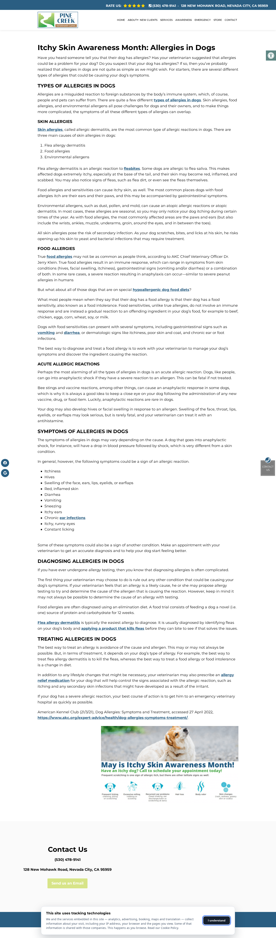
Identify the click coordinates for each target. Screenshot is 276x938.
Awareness (183, 19)
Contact (231, 19)
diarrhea (72, 333)
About (132, 19)
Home (121, 19)
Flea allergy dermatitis (59, 622)
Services (166, 19)
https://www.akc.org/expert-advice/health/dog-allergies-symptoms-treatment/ (113, 718)
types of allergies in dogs (177, 100)
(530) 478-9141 (164, 6)
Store (218, 19)
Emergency (203, 19)
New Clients (148, 19)
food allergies (59, 256)
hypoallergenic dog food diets (161, 289)
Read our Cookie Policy (163, 928)
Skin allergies (50, 129)
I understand (216, 920)
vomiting (46, 333)
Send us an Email (67, 883)
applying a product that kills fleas (112, 628)
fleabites (132, 168)
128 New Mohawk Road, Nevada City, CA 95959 (224, 6)
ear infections (72, 518)
